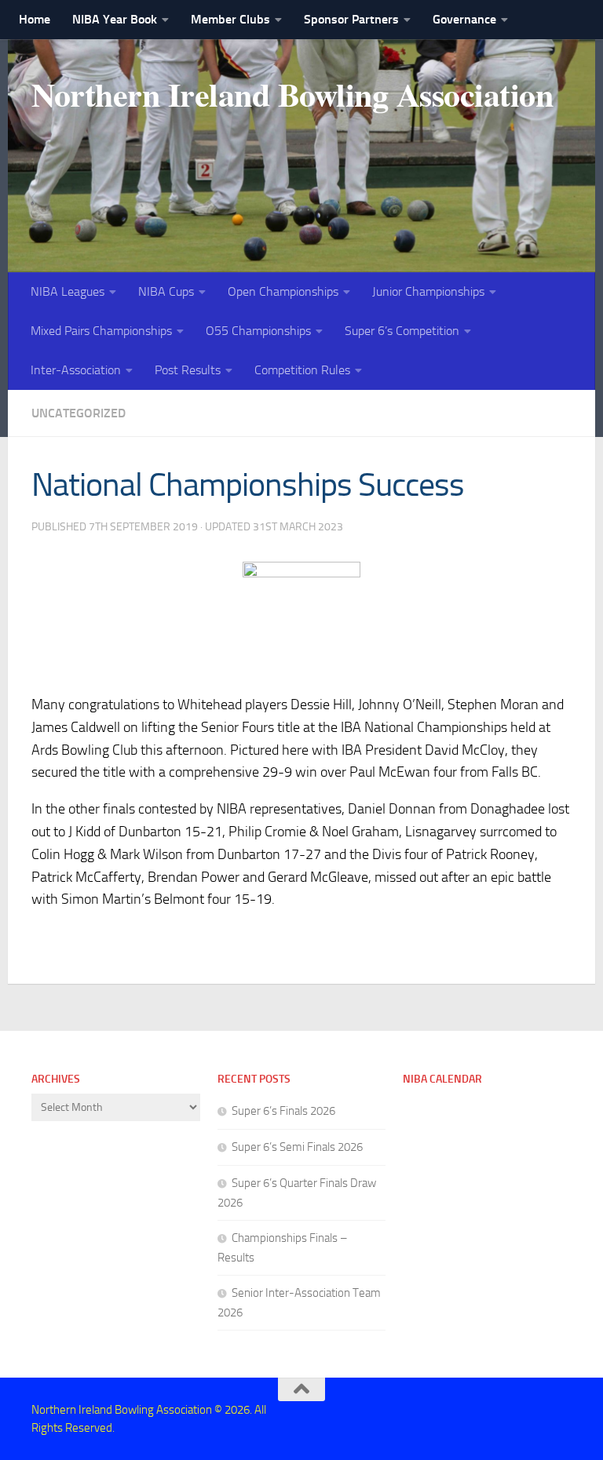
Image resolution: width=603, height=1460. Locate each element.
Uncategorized (78, 413)
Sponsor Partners (351, 19)
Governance (464, 19)
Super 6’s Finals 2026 (283, 1111)
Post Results (188, 369)
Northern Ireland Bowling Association (292, 94)
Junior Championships (428, 291)
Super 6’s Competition (402, 330)
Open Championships (283, 291)
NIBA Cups (166, 291)
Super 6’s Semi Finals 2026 (297, 1147)
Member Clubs (230, 19)
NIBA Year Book (114, 19)
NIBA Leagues (67, 291)
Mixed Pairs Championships (101, 330)
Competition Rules (302, 369)
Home (34, 19)
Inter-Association (76, 369)
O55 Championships (258, 330)
